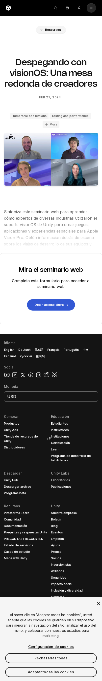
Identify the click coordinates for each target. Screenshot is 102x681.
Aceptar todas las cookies (51, 672)
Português (71, 350)
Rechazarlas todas (50, 658)
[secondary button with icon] (91, 8)
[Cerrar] (99, 603)
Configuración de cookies (51, 646)
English (9, 350)
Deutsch (24, 350)
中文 (86, 350)
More (53, 124)
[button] (51, 30)
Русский (26, 356)
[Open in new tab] (48, 439)
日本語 (38, 350)
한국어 (40, 356)
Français (53, 350)
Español (10, 356)
